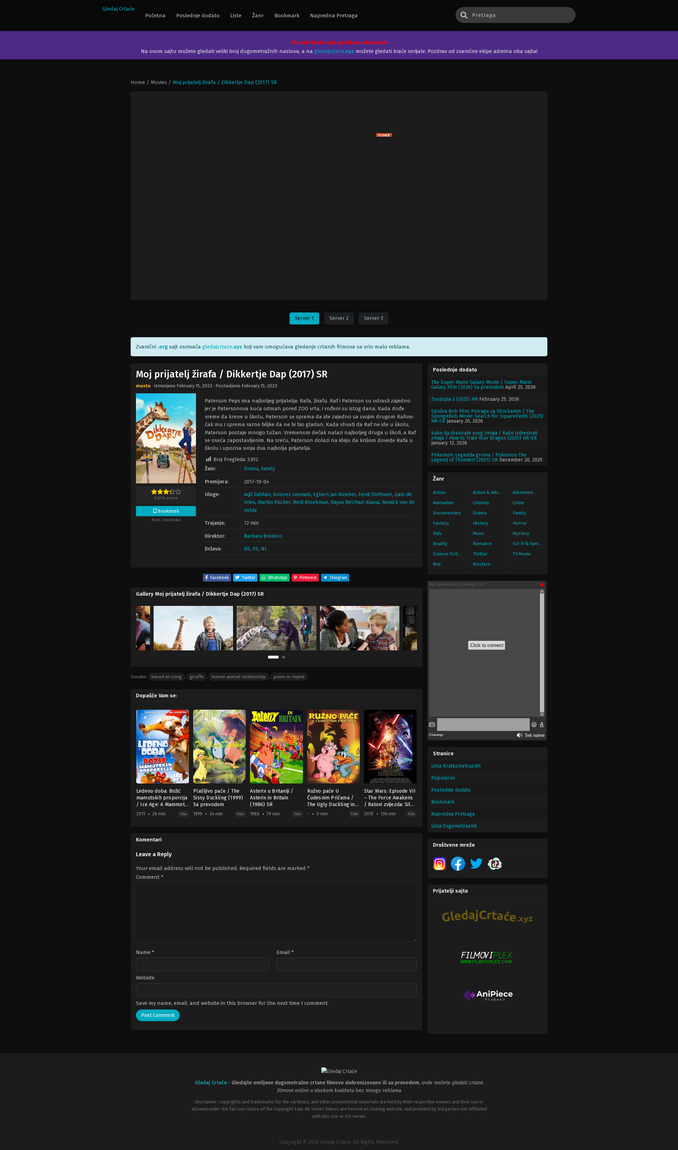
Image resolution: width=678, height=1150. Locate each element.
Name (145, 952)
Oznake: (139, 676)
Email (285, 952)
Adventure (523, 492)
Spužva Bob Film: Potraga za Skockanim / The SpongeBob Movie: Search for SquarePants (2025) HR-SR (487, 416)
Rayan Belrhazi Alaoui (355, 502)
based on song (166, 676)
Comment (149, 877)
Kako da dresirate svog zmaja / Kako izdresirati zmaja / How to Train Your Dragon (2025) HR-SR (484, 435)
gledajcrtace (334, 51)
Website (145, 978)
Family (268, 469)
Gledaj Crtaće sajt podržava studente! (339, 42)
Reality (440, 543)
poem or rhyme (289, 676)
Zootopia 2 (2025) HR (454, 399)
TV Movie (522, 553)
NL (264, 549)
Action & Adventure (490, 492)
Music (478, 533)
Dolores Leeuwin (292, 494)
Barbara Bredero (263, 536)
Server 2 (339, 318)
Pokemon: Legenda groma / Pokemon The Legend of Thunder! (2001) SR (479, 457)
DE (255, 549)
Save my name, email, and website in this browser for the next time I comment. (232, 1003)
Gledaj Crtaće (118, 9)
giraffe (197, 676)
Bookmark (442, 802)
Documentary (446, 513)
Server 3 (373, 318)
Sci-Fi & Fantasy (529, 543)
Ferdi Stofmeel (375, 494)
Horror (520, 523)
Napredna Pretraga (453, 814)
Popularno (443, 778)
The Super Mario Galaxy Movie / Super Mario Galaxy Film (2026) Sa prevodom (481, 384)
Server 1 (304, 318)
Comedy (481, 502)
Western (481, 564)
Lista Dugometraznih (454, 826)
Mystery (521, 533)
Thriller (480, 553)
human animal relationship (239, 676)
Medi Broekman (310, 502)
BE (247, 549)
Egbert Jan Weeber (334, 494)
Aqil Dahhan (257, 494)
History (480, 523)
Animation (443, 502)
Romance (482, 543)
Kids (437, 533)
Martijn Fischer (274, 502)
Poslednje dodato (451, 790)
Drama (251, 469)
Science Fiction (448, 553)
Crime (518, 502)
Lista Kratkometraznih (456, 766)
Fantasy (441, 523)
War (437, 564)
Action (439, 492)
